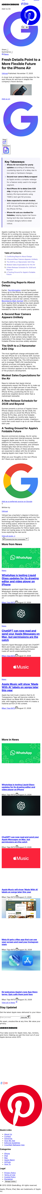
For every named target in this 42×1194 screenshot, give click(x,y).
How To (7, 1164)
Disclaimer (8, 1179)
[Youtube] (6, 1084)
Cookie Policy (10, 1177)
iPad (6, 1156)
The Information (14, 290)
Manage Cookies (10, 1181)
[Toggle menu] (27, 27)
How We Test (9, 1141)
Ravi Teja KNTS (8, 602)
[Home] (2, 54)
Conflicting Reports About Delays (19, 256)
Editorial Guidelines (12, 1143)
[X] (30, 1)
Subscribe (24, 1017)
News (6, 54)
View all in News (8, 1002)
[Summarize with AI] (11, 52)
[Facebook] (22, 4)
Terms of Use (9, 1175)
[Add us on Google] (21, 47)
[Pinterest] (30, 24)
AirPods (7, 1162)
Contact (7, 1136)
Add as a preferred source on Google (17, 501)
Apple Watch (9, 1160)
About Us (8, 1134)
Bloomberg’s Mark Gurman (12, 301)
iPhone (7, 1153)
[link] (9, 795)
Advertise (8, 1138)
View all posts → (8, 536)
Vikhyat (5, 511)
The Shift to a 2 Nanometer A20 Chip (21, 262)
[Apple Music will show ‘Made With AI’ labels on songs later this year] (21, 667)
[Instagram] (24, 4)
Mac (6, 1158)
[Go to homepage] (8, 1029)
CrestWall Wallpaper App (14, 1145)
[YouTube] (27, 4)
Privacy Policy (10, 1173)
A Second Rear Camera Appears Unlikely (22, 259)
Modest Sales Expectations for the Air (21, 265)
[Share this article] (7, 50)
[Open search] (23, 27)
